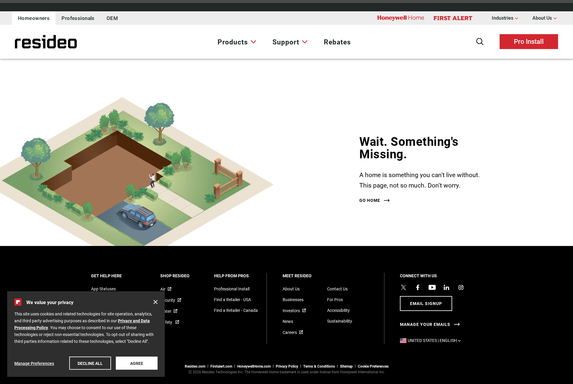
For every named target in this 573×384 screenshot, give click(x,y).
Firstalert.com (221, 366)
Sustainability (339, 321)
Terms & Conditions (319, 366)
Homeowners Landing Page (31, 42)
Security (167, 300)
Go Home (369, 200)
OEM (112, 18)
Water (165, 311)
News (288, 321)
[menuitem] (237, 42)
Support (285, 41)
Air (162, 289)
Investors (291, 310)
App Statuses (103, 289)
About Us (544, 17)
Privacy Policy (287, 366)
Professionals (78, 18)
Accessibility (338, 310)
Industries (505, 17)
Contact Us (337, 289)
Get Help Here (114, 275)
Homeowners (34, 18)
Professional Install (231, 289)
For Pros (335, 299)
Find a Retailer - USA (232, 299)
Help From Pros (239, 275)
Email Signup (426, 303)
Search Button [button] (479, 41)
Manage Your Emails (425, 324)
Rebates (337, 41)
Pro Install (529, 41)
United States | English (436, 340)
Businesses (293, 299)
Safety (166, 322)
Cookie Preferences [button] (373, 366)
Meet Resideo (305, 275)
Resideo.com (195, 366)
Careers (290, 332)
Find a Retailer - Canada (236, 310)
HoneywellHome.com (254, 366)
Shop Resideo (183, 275)
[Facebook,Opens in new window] (417, 287)
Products (233, 41)
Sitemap (346, 366)
